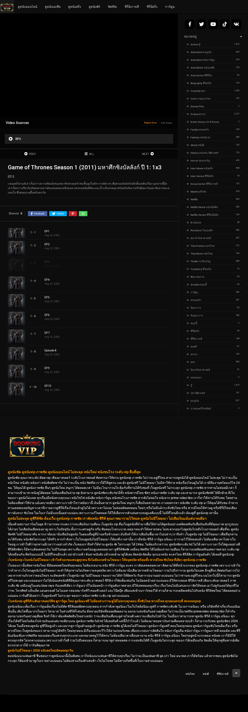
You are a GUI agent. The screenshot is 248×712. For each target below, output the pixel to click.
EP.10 (48, 385)
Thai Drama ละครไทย (202, 245)
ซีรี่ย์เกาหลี (132, 7)
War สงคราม (197, 276)
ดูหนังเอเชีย (52, 7)
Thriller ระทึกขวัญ (200, 261)
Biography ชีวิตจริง (200, 83)
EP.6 (47, 314)
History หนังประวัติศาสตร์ (204, 152)
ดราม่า (194, 354)
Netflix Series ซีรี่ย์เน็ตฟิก (204, 214)
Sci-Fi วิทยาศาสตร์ (200, 238)
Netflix (112, 7)
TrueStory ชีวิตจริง (200, 269)
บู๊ (191, 385)
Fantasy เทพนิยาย (200, 137)
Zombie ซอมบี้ (198, 284)
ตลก (192, 362)
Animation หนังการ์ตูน (202, 59)
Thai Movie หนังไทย (201, 253)
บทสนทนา (196, 377)
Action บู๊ (195, 44)
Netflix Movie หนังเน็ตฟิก (204, 207)
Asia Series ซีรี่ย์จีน (201, 75)
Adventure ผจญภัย (201, 52)
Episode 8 (50, 350)
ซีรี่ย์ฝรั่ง (152, 7)
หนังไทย (190, 673)
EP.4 (47, 279)
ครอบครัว (195, 300)
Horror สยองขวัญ (200, 160)
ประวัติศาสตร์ (197, 393)
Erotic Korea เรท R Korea (204, 121)
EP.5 (47, 297)
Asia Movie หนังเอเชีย (202, 67)
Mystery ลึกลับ (198, 191)
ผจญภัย (194, 400)
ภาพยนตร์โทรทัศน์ (200, 408)
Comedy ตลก (197, 90)
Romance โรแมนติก (201, 230)
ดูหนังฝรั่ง (74, 7)
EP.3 (47, 261)
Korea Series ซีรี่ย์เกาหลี (204, 183)
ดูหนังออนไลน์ (27, 7)
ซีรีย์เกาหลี (222, 673)
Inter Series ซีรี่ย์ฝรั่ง (201, 176)
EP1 (47, 231)
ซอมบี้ (193, 323)
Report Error (150, 122)
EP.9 (47, 368)
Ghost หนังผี (197, 145)
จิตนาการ (195, 307)
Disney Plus (197, 106)
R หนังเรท (195, 222)
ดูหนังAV (94, 7)
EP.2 (47, 244)
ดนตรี (193, 346)
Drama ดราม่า (198, 114)
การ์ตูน (170, 7)
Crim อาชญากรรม (200, 98)
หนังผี (206, 673)
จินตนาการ (196, 315)
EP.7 (47, 332)
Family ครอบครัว (199, 129)
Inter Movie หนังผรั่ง (201, 168)
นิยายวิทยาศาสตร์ (200, 369)
